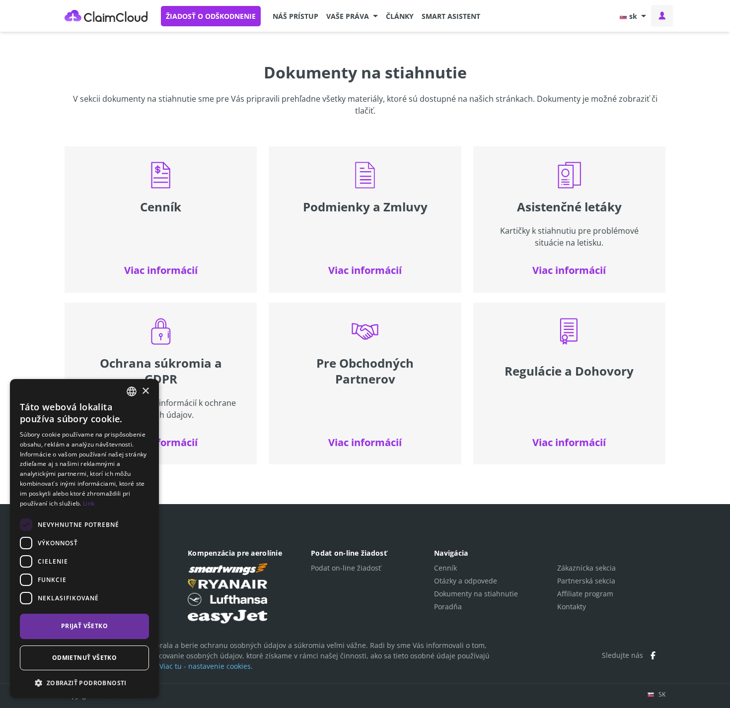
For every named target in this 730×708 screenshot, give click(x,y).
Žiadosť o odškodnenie (211, 16)
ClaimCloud (106, 16)
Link (88, 503)
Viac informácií (161, 270)
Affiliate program (585, 593)
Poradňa (448, 606)
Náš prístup (295, 16)
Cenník (445, 568)
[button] (352, 16)
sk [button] (633, 16)
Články (400, 16)
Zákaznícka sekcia (586, 568)
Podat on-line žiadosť (346, 568)
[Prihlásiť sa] (662, 16)
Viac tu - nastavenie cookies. (206, 666)
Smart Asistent (451, 16)
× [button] (145, 391)
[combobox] (132, 391)
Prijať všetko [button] (84, 626)
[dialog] (84, 538)
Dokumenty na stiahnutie (476, 593)
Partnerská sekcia (586, 580)
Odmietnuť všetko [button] (84, 657)
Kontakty (571, 606)
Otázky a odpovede (465, 580)
